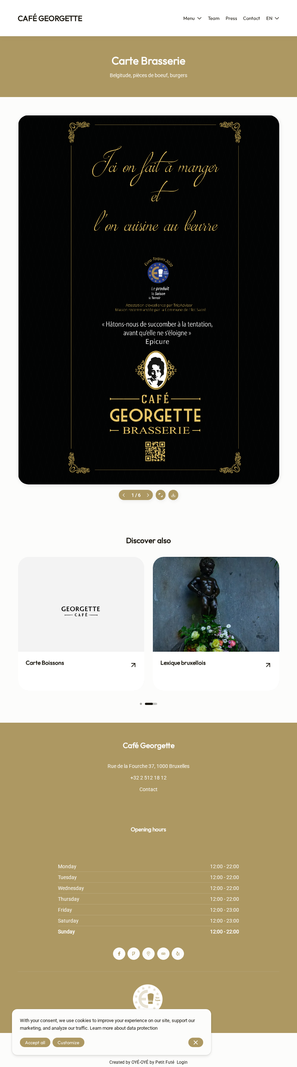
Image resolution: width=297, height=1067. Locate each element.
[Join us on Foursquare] (133, 954)
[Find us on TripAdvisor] (163, 954)
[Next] (148, 495)
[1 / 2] (141, 704)
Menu (189, 18)
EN (269, 18)
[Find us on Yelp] (178, 954)
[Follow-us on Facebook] (119, 954)
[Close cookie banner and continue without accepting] (195, 1042)
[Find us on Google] (148, 954)
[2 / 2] (151, 704)
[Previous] (124, 495)
